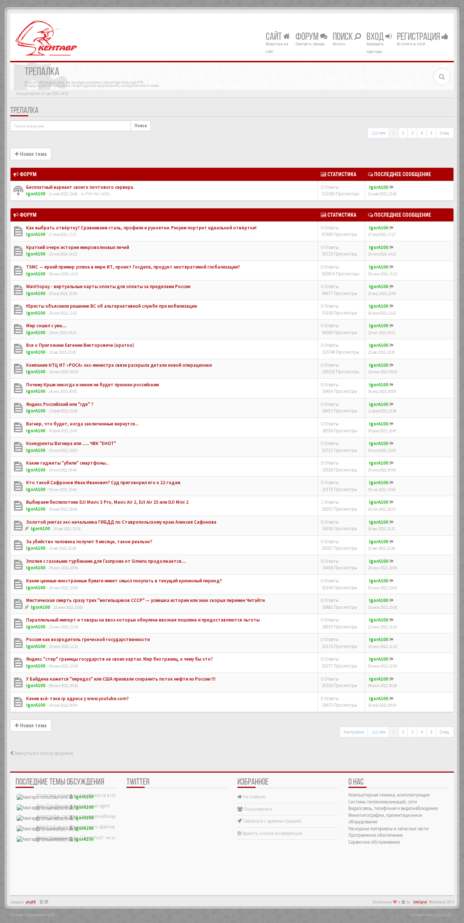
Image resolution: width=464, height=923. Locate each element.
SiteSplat (420, 902)
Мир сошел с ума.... (45, 326)
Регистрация (419, 37)
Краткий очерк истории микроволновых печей (77, 247)
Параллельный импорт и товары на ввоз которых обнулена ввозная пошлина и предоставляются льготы (142, 620)
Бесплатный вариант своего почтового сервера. (79, 187)
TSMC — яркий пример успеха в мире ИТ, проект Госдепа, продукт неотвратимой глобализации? (132, 267)
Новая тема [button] (33, 154)
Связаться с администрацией (271, 821)
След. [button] (445, 133)
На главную (253, 797)
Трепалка (24, 111)
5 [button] (431, 133)
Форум (307, 37)
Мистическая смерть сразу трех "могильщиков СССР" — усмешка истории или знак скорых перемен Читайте (145, 600)
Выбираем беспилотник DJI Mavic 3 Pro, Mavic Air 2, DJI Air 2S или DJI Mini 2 (106, 502)
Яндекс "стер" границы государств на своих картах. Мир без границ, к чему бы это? (119, 659)
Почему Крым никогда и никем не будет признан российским (92, 385)
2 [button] (403, 133)
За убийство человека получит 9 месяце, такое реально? (88, 542)
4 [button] (422, 133)
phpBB (31, 902)
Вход (375, 37)
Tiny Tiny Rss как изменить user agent (73, 806)
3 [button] (412, 133)
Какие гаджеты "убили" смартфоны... (67, 463)
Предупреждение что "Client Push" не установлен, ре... (90, 838)
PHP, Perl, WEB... (98, 193)
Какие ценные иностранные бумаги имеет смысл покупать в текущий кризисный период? (123, 581)
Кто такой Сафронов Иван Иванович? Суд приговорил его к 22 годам (102, 482)
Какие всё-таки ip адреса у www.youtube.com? (77, 698)
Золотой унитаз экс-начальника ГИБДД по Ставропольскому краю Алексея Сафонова (120, 522)
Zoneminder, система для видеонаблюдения (80, 816)
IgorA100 (35, 194)
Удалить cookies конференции (271, 833)
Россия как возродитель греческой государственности (87, 639)
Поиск (343, 37)
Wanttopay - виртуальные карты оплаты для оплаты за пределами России (107, 286)
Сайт (274, 37)
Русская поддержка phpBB (32, 914)
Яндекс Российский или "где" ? (59, 404)
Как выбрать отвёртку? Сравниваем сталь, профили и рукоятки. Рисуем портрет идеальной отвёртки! (141, 228)
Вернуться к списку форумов (43, 753)
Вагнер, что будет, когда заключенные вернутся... (81, 424)
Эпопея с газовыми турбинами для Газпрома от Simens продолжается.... (105, 561)
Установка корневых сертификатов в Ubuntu (80, 795)
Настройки (354, 732)
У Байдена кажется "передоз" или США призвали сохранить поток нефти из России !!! (120, 679)
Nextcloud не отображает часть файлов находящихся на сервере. (100, 827)
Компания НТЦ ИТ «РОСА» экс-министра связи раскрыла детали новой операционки (118, 365)
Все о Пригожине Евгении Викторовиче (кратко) (79, 345)
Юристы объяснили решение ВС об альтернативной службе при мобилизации (111, 306)
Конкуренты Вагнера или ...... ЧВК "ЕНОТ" (70, 443)
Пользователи (257, 809)
